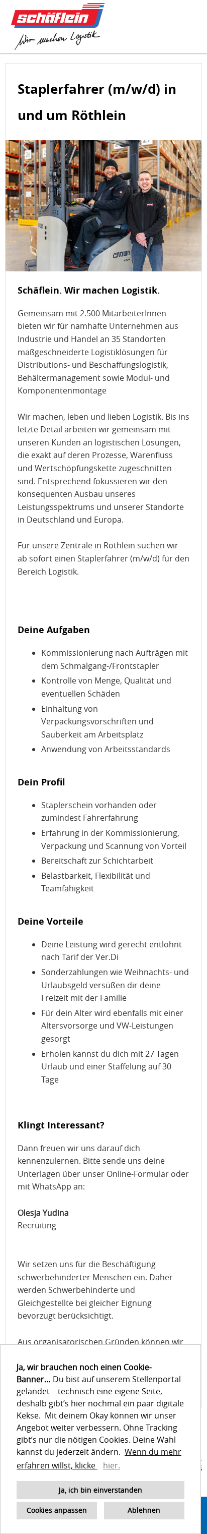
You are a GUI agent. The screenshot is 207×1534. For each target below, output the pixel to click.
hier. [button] (111, 1465)
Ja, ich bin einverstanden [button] (100, 1490)
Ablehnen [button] (144, 1510)
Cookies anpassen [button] (57, 1510)
